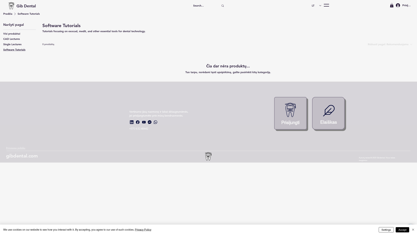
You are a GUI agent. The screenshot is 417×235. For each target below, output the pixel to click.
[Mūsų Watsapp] (155, 122)
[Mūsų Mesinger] (149, 122)
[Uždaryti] (413, 229)
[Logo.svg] (290, 113)
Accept (402, 229)
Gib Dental (26, 6)
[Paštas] (328, 113)
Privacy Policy (143, 229)
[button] (392, 5)
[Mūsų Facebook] (138, 122)
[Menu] (326, 5)
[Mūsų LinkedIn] (131, 122)
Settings (386, 229)
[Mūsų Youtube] (144, 122)
